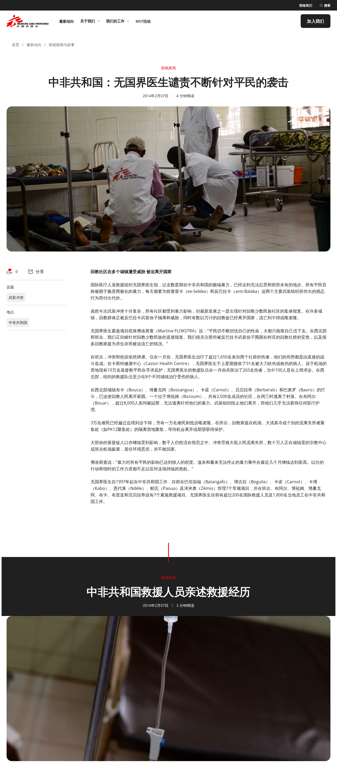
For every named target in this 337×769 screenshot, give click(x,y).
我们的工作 (115, 20)
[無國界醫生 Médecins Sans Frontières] (28, 21)
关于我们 (87, 20)
